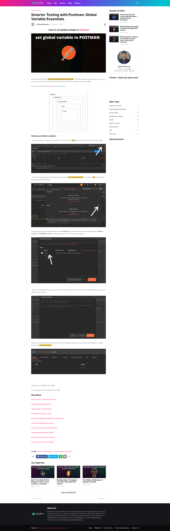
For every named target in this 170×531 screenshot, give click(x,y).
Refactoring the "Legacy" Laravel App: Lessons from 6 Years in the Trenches (129, 39)
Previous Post (36, 499)
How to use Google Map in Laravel (42, 423)
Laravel (62, 3)
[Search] (137, 3)
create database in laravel (124, 109)
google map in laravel (124, 116)
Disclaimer (98, 528)
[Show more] (69, 456)
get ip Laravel (124, 112)
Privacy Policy (108, 528)
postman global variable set (63, 451)
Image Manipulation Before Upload (42, 432)
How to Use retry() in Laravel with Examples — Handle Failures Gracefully (129, 17)
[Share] (104, 24)
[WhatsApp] (60, 456)
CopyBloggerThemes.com (60, 528)
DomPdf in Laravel (124, 105)
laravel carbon (124, 127)
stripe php (124, 134)
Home (49, 3)
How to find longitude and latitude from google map (47, 418)
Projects (77, 3)
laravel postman (48, 451)
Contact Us (135, 528)
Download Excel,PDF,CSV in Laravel (43, 437)
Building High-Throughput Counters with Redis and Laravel (67, 482)
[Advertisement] (124, 171)
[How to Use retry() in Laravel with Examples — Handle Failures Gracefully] (114, 17)
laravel (38, 10)
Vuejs (70, 3)
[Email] (65, 456)
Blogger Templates (45, 528)
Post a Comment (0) (68, 492)
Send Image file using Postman (41, 404)
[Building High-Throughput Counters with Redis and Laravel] (68, 472)
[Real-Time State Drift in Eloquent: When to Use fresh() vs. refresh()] (42, 472)
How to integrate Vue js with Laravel (42, 442)
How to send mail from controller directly (44, 428)
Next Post (101, 499)
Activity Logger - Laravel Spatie (41, 409)
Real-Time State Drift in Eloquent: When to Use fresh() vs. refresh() (40, 482)
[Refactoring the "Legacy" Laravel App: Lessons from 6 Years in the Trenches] (114, 39)
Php (55, 3)
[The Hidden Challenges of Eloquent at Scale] (94, 472)
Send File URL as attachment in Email (43, 399)
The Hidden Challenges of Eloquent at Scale (93, 481)
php (124, 130)
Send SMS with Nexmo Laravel (41, 413)
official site (48, 86)
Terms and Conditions (122, 528)
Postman (84, 30)
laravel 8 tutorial (124, 123)
